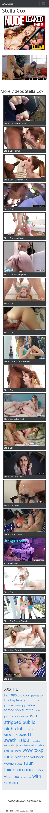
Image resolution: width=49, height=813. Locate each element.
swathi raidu (16, 740)
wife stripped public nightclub (21, 722)
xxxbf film (32, 729)
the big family (14, 700)
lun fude (33, 700)
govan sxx (26, 777)
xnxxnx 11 (23, 734)
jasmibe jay (37, 695)
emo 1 (9, 734)
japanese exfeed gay (14, 705)
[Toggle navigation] (43, 3)
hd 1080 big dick (17, 695)
